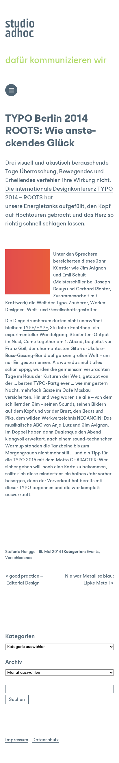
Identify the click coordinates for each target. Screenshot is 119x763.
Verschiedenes (18, 558)
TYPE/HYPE (35, 328)
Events (93, 552)
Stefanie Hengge (20, 552)
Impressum (16, 740)
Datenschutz (45, 740)
